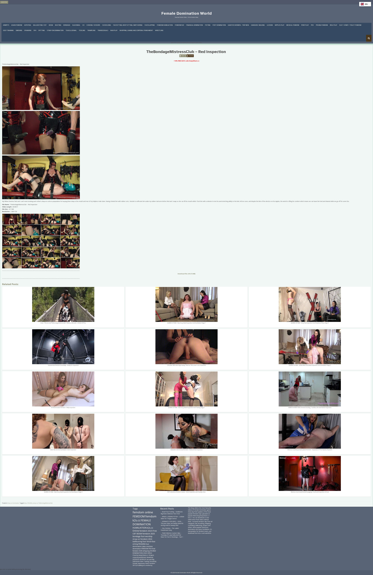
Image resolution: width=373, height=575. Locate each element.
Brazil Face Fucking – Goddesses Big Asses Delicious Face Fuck (172, 513)
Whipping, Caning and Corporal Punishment (136, 30)
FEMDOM (139, 516)
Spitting (41, 30)
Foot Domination (219, 25)
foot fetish (147, 541)
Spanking (27, 30)
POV (312, 25)
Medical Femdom (292, 25)
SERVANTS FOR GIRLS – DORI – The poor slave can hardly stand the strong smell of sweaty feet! (172, 523)
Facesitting (152, 561)
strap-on (35, 503)
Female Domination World (186, 13)
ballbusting (137, 541)
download (150, 557)
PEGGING (29, 503)
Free (155, 531)
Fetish (147, 563)
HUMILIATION (140, 527)
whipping (146, 551)
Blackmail (76, 25)
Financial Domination (194, 25)
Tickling (82, 30)
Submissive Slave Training (141, 561)
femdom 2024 (146, 539)
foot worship (146, 536)
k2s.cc (150, 527)
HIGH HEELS (147, 553)
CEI (83, 25)
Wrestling (159, 30)
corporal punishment (139, 557)
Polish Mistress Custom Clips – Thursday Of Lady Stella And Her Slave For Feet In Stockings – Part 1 (172, 535)
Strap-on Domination (55, 30)
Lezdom (270, 25)
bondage (136, 536)
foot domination (141, 545)
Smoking (19, 30)
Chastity (135, 555)
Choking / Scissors (93, 25)
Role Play (333, 25)
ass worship (150, 559)
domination (137, 549)
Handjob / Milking (258, 25)
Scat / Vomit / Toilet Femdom (350, 25)
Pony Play (305, 25)
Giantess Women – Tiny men (238, 25)
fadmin (191, 56)
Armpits (6, 25)
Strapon (151, 555)
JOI (137, 565)
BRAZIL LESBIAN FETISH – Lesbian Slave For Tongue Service (172, 517)
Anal (153, 549)
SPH (35, 30)
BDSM (51, 25)
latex (25, 503)
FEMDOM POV (146, 549)
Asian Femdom (16, 25)
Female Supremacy (139, 563)
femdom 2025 (148, 533)
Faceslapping (150, 25)
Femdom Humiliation (165, 25)
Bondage (66, 25)
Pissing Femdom (322, 25)
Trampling (91, 30)
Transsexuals (103, 30)
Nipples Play (279, 25)
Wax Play (113, 30)
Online (136, 530)
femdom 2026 (137, 551)
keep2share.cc (143, 555)
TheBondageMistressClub (45, 503)
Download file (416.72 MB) (186, 274)
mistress (149, 546)
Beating (58, 25)
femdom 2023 (145, 530)
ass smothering (147, 565)
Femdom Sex (179, 25)
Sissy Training (8, 30)
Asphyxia (27, 25)
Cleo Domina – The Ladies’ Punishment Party (170, 529)
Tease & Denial (71, 30)
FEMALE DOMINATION (142, 522)
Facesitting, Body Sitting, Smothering (127, 25)
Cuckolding (106, 25)
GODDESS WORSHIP (139, 559)
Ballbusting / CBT (40, 25)
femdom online (143, 512)
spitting (140, 565)
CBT (134, 533)
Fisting (207, 25)
